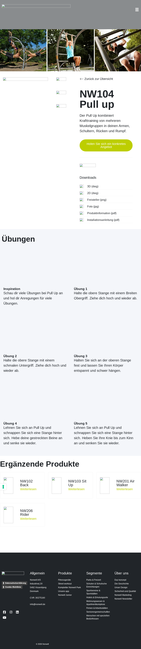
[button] (137, 10)
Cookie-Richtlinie (13, 587)
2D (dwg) (92, 193)
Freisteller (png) (96, 199)
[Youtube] (4, 617)
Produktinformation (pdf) (101, 213)
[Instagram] (11, 612)
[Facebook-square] (4, 612)
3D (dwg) (92, 186)
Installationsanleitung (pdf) (103, 219)
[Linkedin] (17, 612)
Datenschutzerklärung (15, 583)
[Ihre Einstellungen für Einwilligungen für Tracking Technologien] (3, 486)
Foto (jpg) (93, 206)
